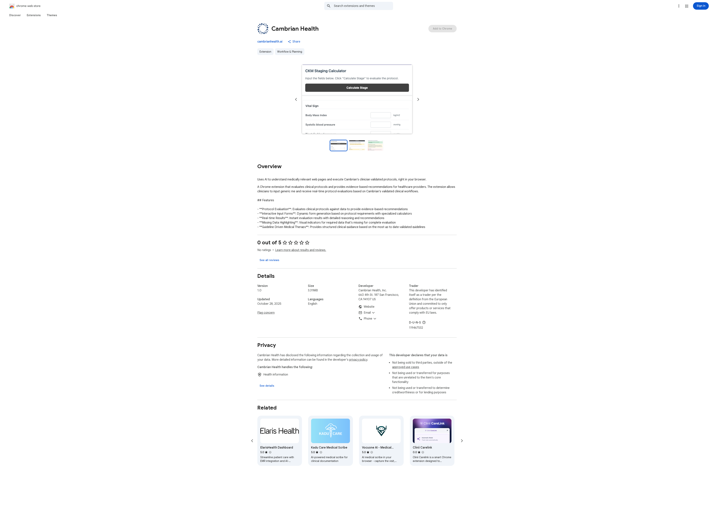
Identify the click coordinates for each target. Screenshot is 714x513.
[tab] (15, 15)
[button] (686, 6)
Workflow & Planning (289, 51)
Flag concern (266, 313)
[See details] (266, 385)
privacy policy (358, 360)
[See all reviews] (269, 260)
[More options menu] (679, 6)
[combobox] (363, 6)
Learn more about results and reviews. (300, 250)
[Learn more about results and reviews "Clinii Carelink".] (422, 452)
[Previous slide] (296, 99)
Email (367, 313)
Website (369, 307)
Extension (265, 51)
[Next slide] (418, 99)
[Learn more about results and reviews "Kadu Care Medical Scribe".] (320, 452)
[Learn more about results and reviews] (424, 322)
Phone (368, 319)
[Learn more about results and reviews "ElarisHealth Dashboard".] (270, 452)
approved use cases (405, 367)
